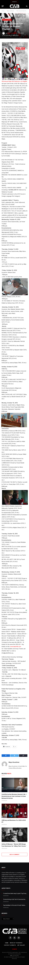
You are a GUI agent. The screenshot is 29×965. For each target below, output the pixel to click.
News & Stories (7, 19)
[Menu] (3, 6)
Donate (14, 1)
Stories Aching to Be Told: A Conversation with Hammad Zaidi (14, 900)
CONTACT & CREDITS (10, 945)
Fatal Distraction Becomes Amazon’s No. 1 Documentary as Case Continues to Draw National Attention (14, 796)
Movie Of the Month (16, 942)
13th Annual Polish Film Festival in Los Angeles (14, 81)
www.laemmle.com (15, 646)
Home (6, 942)
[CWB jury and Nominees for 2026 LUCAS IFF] (14, 811)
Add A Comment (14, 854)
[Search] (26, 6)
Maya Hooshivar (12, 33)
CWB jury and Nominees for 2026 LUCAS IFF (14, 821)
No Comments (7, 35)
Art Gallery (21, 945)
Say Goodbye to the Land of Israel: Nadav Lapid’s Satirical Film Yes (14, 906)
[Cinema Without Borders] (14, 6)
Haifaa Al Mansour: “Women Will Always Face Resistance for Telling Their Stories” (14, 845)
